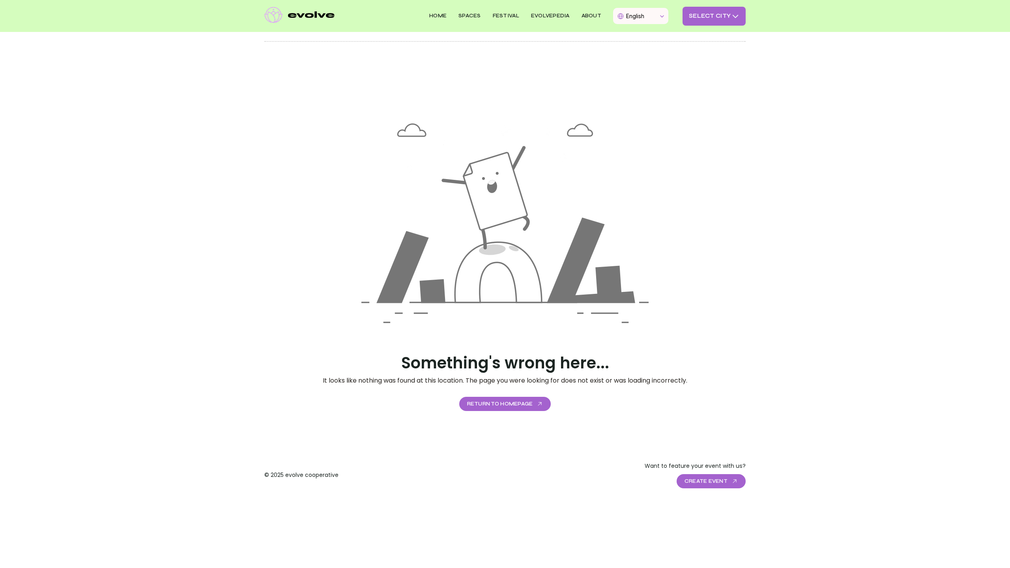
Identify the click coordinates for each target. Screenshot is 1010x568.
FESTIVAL (506, 16)
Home (438, 16)
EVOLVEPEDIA (550, 16)
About (591, 16)
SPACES (469, 16)
